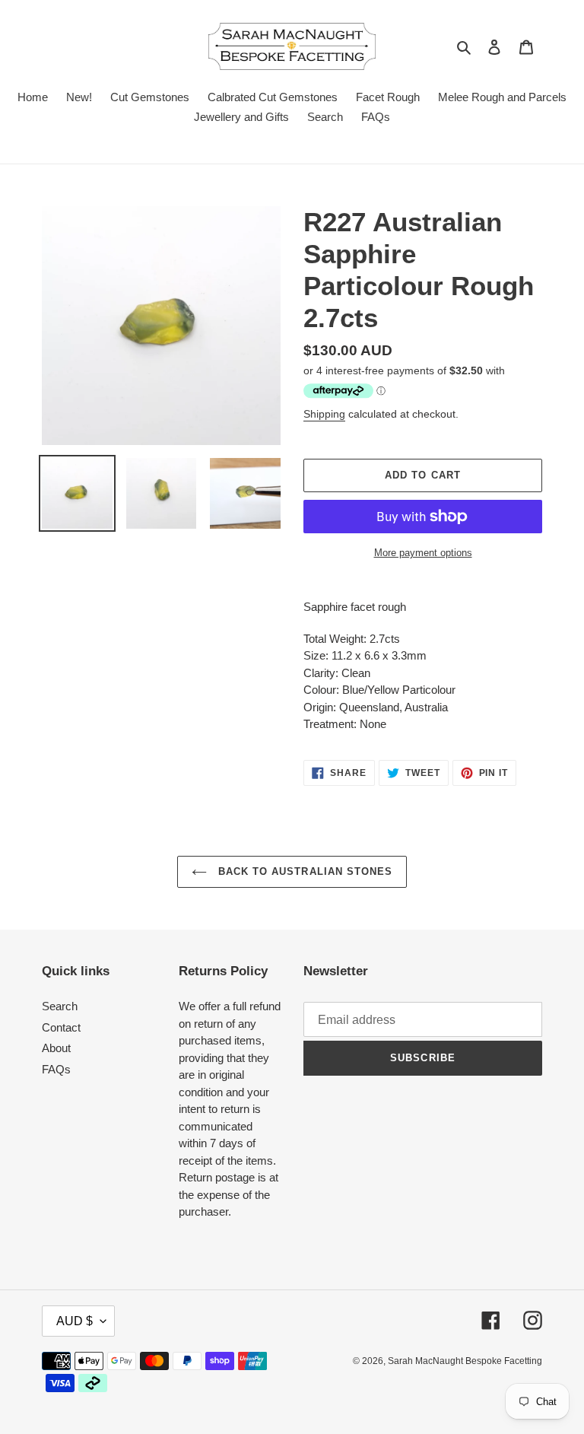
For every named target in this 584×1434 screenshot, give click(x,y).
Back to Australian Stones (303, 871)
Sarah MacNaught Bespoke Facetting (465, 1361)
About (56, 1047)
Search (60, 1006)
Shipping (324, 414)
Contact (61, 1027)
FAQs (56, 1069)
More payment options (423, 552)
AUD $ (74, 1321)
